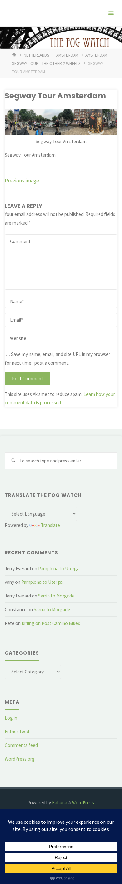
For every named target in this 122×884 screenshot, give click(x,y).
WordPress (83, 803)
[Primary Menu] (110, 13)
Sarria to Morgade (56, 596)
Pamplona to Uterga (58, 569)
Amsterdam (67, 55)
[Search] (13, 460)
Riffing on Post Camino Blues (51, 623)
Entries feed (17, 731)
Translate (50, 525)
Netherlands (36, 55)
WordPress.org (20, 759)
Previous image (22, 180)
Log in (11, 718)
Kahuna (59, 803)
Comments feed (21, 745)
